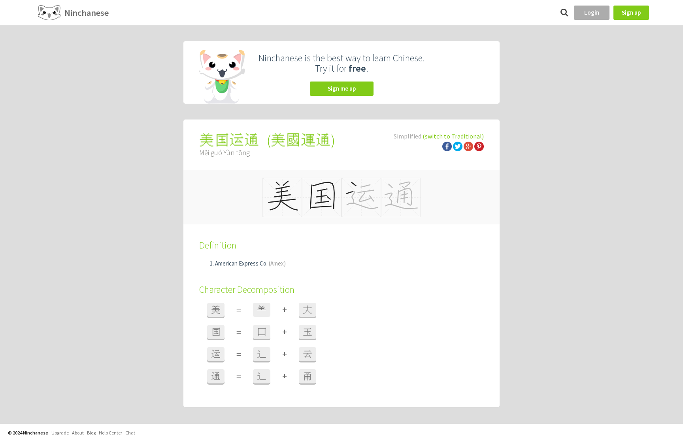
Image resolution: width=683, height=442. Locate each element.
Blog (91, 433)
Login (591, 12)
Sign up (631, 12)
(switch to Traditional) (453, 136)
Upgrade (60, 433)
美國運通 (301, 140)
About (78, 433)
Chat (130, 433)
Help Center (110, 433)
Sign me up (342, 88)
